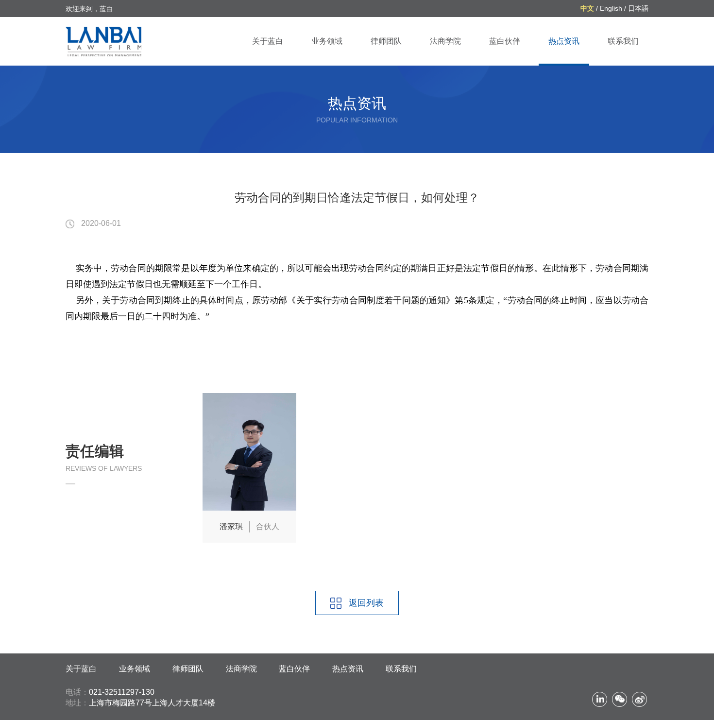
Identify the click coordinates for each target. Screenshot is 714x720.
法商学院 (445, 41)
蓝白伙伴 (504, 41)
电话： (77, 692)
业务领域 (326, 41)
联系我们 (623, 41)
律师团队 (386, 41)
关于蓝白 (267, 41)
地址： (77, 703)
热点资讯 (563, 41)
